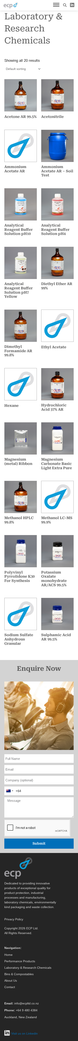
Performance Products (19, 961)
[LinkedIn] (72, 5)
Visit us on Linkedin (24, 1033)
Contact (9, 987)
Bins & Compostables (19, 974)
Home (8, 954)
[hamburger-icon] (56, 5)
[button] (65, 5)
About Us (10, 980)
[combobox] (10, 791)
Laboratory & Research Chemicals (27, 967)
